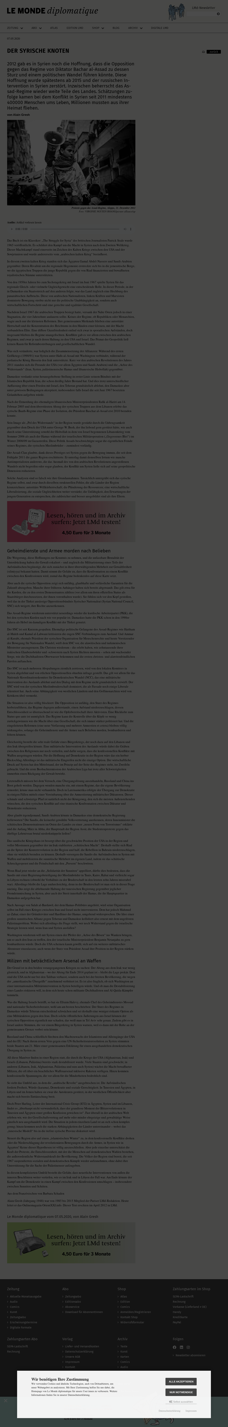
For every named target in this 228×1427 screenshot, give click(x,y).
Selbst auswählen (182, 1401)
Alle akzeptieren (181, 1381)
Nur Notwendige (181, 1392)
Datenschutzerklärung (169, 1410)
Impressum (191, 1410)
